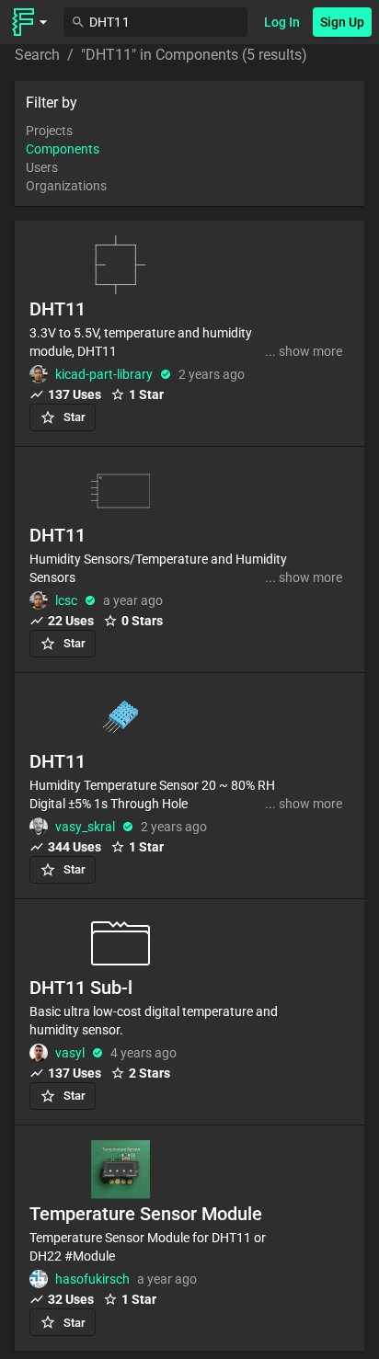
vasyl (70, 1052)
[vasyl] (38, 1053)
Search (37, 54)
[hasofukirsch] (38, 1279)
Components (62, 149)
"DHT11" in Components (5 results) (194, 54)
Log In (282, 22)
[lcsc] (38, 600)
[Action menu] (29, 22)
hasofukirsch (92, 1279)
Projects (49, 130)
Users (42, 167)
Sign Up (342, 22)
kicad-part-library (104, 374)
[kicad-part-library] (38, 374)
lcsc (66, 600)
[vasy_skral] (38, 826)
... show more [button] (303, 351)
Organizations (66, 185)
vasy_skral (85, 826)
